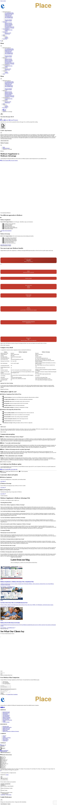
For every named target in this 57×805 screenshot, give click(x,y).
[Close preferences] (1, 800)
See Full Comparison (5, 160)
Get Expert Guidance (14, 160)
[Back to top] (0, 770)
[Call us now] (1, 40)
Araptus (7, 774)
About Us (4, 735)
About (4, 34)
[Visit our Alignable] (4, 707)
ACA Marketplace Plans (9, 12)
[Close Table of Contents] (1, 145)
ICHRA (6, 30)
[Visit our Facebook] (1, 707)
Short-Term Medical (8, 19)
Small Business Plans (8, 29)
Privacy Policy (5, 738)
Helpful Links (7, 33)
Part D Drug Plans (8, 25)
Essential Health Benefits (9, 13)
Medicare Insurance (6, 148)
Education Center (8, 32)
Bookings (6, 37)
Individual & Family (6, 11)
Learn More (2, 481)
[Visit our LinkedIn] (2, 707)
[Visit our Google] (3, 707)
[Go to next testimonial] (1, 674)
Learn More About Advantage (5, 244)
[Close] (1, 119)
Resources (5, 31)
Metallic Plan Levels (8, 14)
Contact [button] (4, 70)
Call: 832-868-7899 (13, 469)
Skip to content (3, 0)
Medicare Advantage (8, 23)
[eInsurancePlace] (28, 9)
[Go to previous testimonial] (1, 671)
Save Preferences (5, 793)
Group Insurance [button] (6, 64)
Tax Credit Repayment (9, 16)
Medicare (4, 21)
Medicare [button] (4, 57)
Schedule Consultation (7, 737)
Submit (2, 693)
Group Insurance (6, 28)
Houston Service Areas (5, 752)
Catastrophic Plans (8, 15)
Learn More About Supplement (5, 230)
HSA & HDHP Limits (9, 17)
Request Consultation (5, 469)
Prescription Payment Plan (9, 26)
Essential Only (7, 783)
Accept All (2, 783)
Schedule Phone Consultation (12, 694)
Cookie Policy (5, 740)
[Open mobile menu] (2, 40)
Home (5, 109)
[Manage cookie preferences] (1, 777)
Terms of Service (6, 739)
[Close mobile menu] (1, 78)
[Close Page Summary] (1, 132)
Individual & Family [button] (6, 47)
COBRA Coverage (8, 20)
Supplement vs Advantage (9, 27)
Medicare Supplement (9, 24)
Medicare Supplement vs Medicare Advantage (11, 731)
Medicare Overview (8, 22)
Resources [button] (5, 67)
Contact (4, 35)
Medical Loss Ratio (6, 729)
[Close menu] (1, 45)
